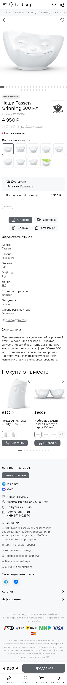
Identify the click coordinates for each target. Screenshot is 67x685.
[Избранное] (62, 20)
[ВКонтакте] (16, 582)
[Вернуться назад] (4, 20)
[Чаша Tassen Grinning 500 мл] (33, 49)
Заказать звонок (15, 475)
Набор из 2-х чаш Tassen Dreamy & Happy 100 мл (46, 424)
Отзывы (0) (48, 228)
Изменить (26, 186)
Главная (6, 12)
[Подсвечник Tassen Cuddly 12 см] (17, 393)
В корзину (17, 443)
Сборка (23, 228)
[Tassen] (57, 108)
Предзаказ (43, 668)
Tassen (44, 12)
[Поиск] (54, 4)
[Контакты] (62, 4)
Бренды (32, 12)
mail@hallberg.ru (17, 496)
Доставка (49, 219)
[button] (2, 87)
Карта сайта (33, 621)
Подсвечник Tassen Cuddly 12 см (15, 422)
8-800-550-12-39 (16, 468)
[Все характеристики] (15, 320)
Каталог (19, 12)
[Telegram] (6, 582)
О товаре (23, 219)
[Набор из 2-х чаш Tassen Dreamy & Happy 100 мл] (49, 393)
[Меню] (4, 4)
